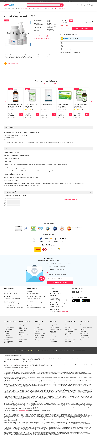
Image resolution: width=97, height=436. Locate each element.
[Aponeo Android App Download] (86, 300)
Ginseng (36, 340)
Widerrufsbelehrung (20, 351)
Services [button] (38, 9)
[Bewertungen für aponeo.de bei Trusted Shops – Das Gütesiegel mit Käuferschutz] (18, 228)
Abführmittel (22, 337)
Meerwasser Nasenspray (68, 334)
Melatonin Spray (38, 329)
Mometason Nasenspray (53, 332)
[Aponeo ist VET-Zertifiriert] (40, 228)
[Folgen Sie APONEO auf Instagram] (81, 292)
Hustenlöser (68, 327)
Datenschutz (54, 351)
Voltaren (21, 333)
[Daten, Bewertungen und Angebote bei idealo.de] (55, 228)
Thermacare (22, 330)
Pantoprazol (83, 331)
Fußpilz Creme (84, 333)
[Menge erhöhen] (68, 28)
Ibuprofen (6, 333)
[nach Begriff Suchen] (62, 5)
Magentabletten (23, 339)
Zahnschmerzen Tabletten (8, 341)
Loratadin (52, 339)
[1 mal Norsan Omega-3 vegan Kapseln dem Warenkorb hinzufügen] (37, 114)
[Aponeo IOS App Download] (76, 300)
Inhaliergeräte (68, 337)
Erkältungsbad (69, 331)
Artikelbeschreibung (10, 128)
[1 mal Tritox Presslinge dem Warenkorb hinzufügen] (54, 114)
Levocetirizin (53, 337)
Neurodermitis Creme (86, 327)
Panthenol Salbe (84, 338)
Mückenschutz (84, 335)
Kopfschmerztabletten (10, 325)
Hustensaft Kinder (70, 341)
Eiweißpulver (38, 327)
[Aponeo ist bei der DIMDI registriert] (33, 228)
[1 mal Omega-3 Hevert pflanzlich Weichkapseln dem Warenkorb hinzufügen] (70, 114)
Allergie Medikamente (56, 325)
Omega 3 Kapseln (39, 335)
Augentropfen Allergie (56, 329)
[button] (24, 9)
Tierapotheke (15, 9)
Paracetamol (7, 335)
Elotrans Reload (38, 325)
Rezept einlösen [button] (48, 9)
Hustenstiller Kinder (70, 339)
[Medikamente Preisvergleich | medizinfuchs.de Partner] (62, 228)
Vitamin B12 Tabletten (40, 333)
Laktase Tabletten (39, 338)
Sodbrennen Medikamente (23, 327)
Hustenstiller (68, 325)
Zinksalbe (82, 329)
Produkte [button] (7, 9)
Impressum (45, 351)
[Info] (91, 38)
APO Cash (31, 9)
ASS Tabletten (8, 329)
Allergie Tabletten (54, 327)
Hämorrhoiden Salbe (24, 335)
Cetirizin (52, 335)
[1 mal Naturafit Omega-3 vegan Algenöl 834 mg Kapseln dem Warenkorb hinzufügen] (21, 114)
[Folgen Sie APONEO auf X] (77, 292)
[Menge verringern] (62, 28)
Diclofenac (7, 331)
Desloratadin (53, 341)
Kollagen (36, 331)
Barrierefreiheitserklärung (80, 351)
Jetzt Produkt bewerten (70, 199)
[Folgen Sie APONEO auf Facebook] (73, 292)
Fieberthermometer (85, 325)
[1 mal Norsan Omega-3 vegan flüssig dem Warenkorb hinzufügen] (87, 114)
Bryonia (82, 340)
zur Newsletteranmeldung (60, 282)
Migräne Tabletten (9, 327)
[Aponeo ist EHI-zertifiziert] (26, 228)
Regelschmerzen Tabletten (8, 338)
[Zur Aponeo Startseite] (9, 5)
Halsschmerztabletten (71, 329)
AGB (11, 351)
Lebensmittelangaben (11, 149)
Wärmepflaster (23, 325)
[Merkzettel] (88, 5)
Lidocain (21, 341)
